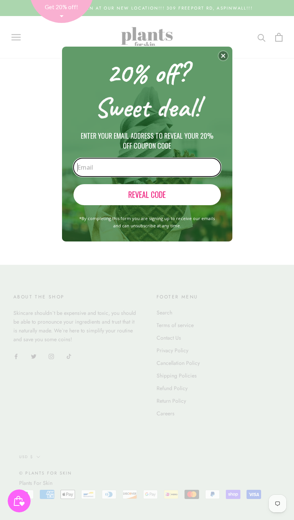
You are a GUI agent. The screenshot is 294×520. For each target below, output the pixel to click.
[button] (223, 55)
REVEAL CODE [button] (147, 194)
